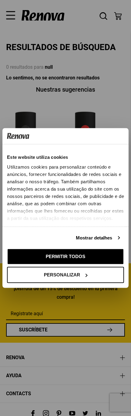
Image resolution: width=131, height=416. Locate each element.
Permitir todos (65, 256)
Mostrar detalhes (94, 237)
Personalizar (62, 274)
